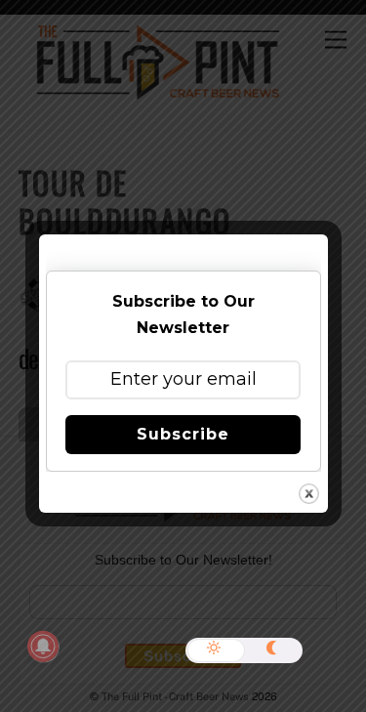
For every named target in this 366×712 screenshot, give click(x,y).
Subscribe (183, 434)
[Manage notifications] (43, 646)
